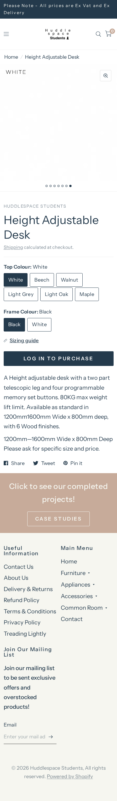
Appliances (75, 584)
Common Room (82, 607)
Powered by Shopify (70, 776)
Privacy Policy (22, 622)
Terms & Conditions (30, 611)
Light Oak (56, 294)
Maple (87, 294)
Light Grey (21, 294)
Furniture (73, 572)
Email (10, 725)
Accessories (77, 596)
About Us (16, 577)
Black (14, 324)
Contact (72, 618)
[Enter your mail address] (51, 736)
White (15, 280)
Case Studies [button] (58, 519)
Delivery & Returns (28, 588)
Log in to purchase (58, 358)
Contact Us (19, 566)
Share (18, 463)
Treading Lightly (25, 633)
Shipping (13, 247)
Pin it (76, 463)
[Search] (98, 34)
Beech (41, 280)
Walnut (69, 280)
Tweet (48, 463)
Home (11, 57)
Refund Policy (21, 600)
